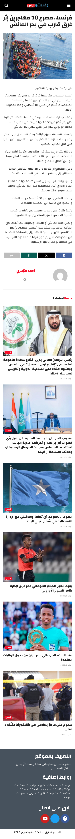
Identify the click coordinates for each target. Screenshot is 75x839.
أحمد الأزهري (25, 271)
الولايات (32, 785)
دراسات (66, 797)
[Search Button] (6, 5)
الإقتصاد (21, 785)
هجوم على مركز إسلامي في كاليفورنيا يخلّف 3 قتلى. (38, 727)
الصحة (25, 789)
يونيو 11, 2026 (66, 596)
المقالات (66, 793)
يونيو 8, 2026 (66, 665)
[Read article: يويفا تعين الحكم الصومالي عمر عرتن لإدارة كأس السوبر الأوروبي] (37, 557)
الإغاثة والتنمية (62, 789)
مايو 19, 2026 (66, 734)
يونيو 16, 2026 (66, 378)
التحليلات (53, 793)
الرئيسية (66, 785)
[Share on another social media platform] (12, 255)
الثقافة (35, 789)
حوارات (22, 793)
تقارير (42, 793)
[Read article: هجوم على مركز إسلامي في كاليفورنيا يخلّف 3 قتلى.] (37, 696)
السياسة (54, 785)
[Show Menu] (68, 5)
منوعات (47, 789)
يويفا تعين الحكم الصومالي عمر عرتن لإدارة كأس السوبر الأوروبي (41, 588)
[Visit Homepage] (37, 5)
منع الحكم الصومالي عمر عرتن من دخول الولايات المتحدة (37, 657)
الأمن (43, 785)
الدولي (8, 352)
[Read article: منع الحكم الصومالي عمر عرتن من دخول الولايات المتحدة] (37, 626)
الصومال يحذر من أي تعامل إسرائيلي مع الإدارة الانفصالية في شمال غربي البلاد (38, 519)
